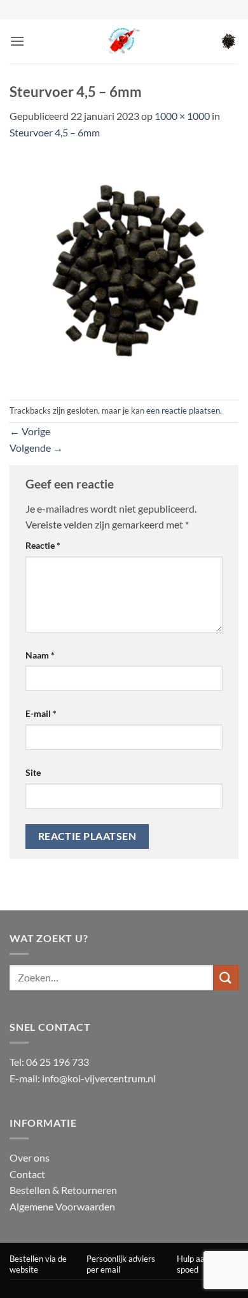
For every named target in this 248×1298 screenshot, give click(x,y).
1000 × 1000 (182, 116)
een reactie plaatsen (183, 410)
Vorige (30, 431)
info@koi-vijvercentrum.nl (99, 1078)
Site (33, 772)
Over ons (30, 1157)
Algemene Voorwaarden (62, 1206)
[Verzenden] (225, 977)
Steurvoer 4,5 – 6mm (55, 132)
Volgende (36, 448)
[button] (17, 40)
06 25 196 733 (57, 1062)
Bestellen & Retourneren (63, 1190)
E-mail (41, 713)
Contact (27, 1174)
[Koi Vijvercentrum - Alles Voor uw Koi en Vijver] (124, 41)
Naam (40, 655)
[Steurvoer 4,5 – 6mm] (124, 269)
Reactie (42, 545)
